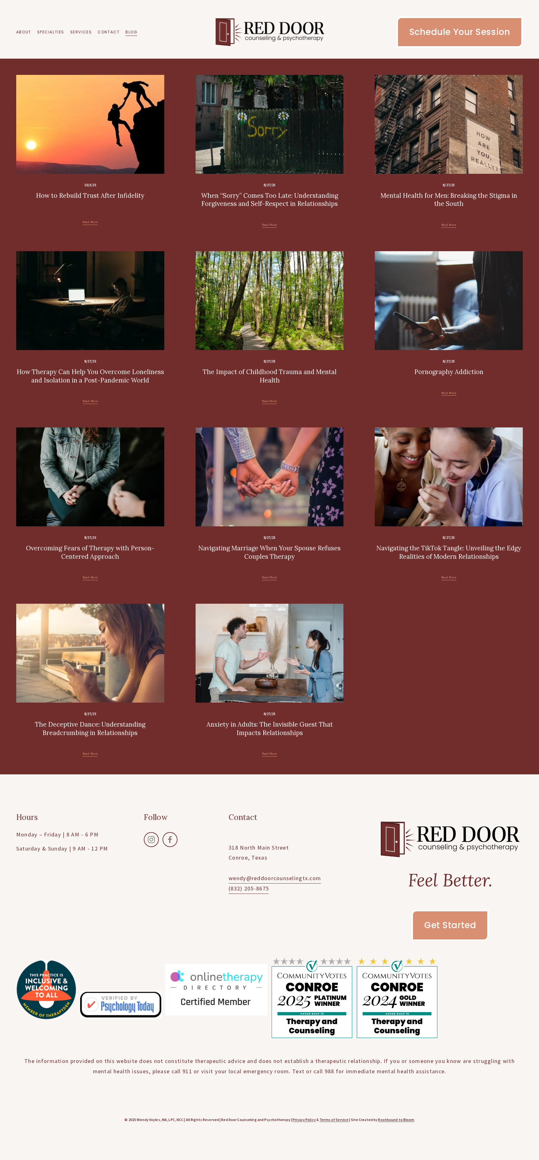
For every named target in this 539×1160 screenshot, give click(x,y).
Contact (108, 32)
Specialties (50, 32)
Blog (131, 32)
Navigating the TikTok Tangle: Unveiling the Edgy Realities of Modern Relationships (448, 552)
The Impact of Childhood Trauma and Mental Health (270, 376)
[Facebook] (170, 839)
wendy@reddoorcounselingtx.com (275, 878)
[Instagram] (151, 839)
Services (81, 32)
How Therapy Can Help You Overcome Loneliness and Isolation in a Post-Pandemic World (90, 376)
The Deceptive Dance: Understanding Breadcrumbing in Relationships (90, 728)
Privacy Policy (304, 1120)
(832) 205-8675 (249, 888)
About (23, 32)
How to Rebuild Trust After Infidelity (90, 196)
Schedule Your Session (459, 32)
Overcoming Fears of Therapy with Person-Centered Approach (90, 552)
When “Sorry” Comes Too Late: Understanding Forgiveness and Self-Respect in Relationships (269, 200)
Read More (90, 222)
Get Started (450, 925)
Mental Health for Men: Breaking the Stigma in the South (449, 200)
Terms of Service (333, 1120)
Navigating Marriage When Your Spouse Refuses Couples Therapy (269, 552)
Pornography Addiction (448, 372)
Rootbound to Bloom (396, 1120)
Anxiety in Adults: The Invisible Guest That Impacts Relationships (269, 728)
